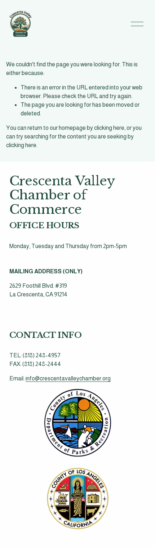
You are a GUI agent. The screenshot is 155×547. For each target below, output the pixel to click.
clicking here (109, 128)
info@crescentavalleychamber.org (68, 378)
